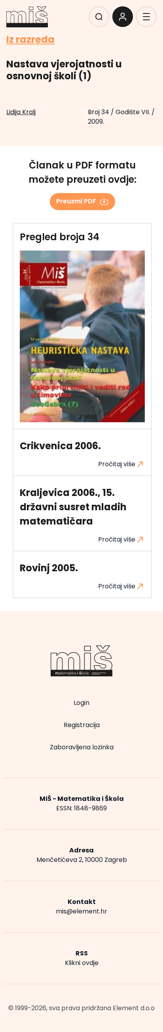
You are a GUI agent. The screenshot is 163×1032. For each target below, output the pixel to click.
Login (81, 702)
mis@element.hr (81, 911)
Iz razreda (30, 40)
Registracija (82, 724)
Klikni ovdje (82, 962)
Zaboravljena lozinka (82, 747)
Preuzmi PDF (76, 201)
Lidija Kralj (21, 112)
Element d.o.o (134, 1008)
